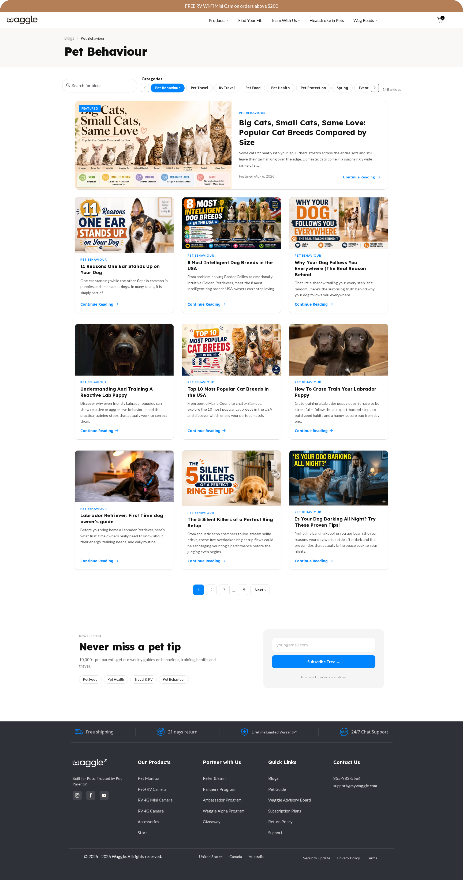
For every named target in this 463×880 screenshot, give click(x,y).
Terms (372, 858)
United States (211, 856)
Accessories (148, 821)
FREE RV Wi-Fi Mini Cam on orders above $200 (231, 6)
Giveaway (212, 821)
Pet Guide (277, 789)
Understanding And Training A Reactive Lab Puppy (116, 392)
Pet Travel (199, 87)
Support (275, 832)
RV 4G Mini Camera (155, 799)
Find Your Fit (250, 20)
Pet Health (280, 87)
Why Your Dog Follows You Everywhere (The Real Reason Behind (330, 269)
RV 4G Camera (151, 810)
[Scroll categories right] (375, 88)
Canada (235, 856)
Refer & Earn (214, 778)
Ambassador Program (222, 799)
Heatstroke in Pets (326, 20)
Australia (256, 856)
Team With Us (284, 20)
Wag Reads (363, 20)
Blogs (69, 38)
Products (217, 20)
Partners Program (219, 789)
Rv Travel (227, 87)
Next (259, 589)
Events (364, 87)
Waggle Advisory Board (289, 799)
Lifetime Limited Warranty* (274, 732)
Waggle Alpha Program (223, 810)
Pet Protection (313, 87)
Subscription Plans (284, 810)
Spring (342, 87)
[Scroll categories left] (145, 88)
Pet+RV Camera (152, 789)
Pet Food (252, 87)
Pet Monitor (149, 778)
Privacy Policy (348, 858)
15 (243, 589)
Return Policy (280, 821)
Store (143, 832)
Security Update (316, 858)
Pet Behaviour (167, 87)
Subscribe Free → (323, 661)
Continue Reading (96, 304)
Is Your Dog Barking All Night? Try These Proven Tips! (335, 522)
